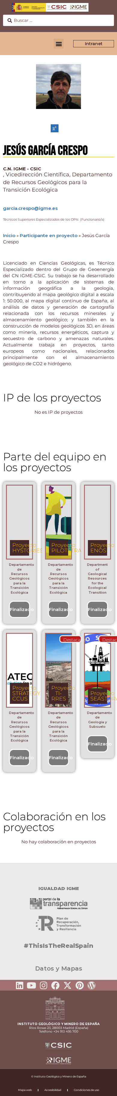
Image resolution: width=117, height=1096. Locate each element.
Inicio (9, 235)
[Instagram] (43, 985)
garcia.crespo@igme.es (30, 208)
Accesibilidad (52, 1090)
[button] (59, 43)
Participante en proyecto (48, 235)
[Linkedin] (19, 985)
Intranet (94, 43)
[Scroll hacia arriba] (103, 1087)
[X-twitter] (67, 985)
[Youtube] (31, 985)
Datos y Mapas (58, 968)
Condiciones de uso (86, 1090)
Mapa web (25, 1090)
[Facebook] (55, 985)
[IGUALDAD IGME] (58, 873)
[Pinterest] (79, 985)
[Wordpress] (91, 985)
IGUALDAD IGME (58, 888)
